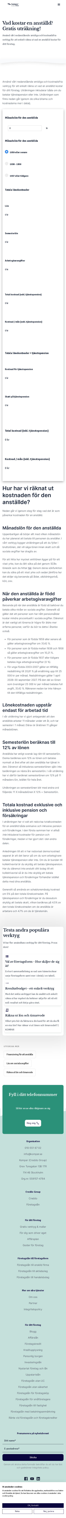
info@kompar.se (33, 1154)
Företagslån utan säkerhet (33, 1386)
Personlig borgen (33, 1356)
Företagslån (33, 1204)
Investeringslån (33, 1362)
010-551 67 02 (33, 1147)
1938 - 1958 (17, 164)
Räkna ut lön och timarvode (20, 1072)
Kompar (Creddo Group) (33, 1160)
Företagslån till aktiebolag (33, 1271)
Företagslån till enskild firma (33, 1264)
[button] (59, 4)
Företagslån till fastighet (33, 1405)
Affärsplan (33, 1239)
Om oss (33, 1296)
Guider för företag (33, 1245)
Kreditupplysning (33, 1349)
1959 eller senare (20, 152)
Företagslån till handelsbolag (33, 1277)
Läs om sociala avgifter (18, 1063)
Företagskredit (33, 1343)
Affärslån (33, 1337)
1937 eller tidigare (21, 176)
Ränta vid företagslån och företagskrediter (33, 1417)
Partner (33, 1303)
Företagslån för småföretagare (33, 1399)
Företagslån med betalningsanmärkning (33, 1411)
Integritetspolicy (33, 1309)
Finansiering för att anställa (20, 1054)
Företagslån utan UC (33, 1380)
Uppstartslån (33, 1374)
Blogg (33, 1331)
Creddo (33, 1198)
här (29, 568)
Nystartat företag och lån (33, 1368)
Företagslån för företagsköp (33, 1393)
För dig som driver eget (33, 1232)
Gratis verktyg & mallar (33, 1226)
